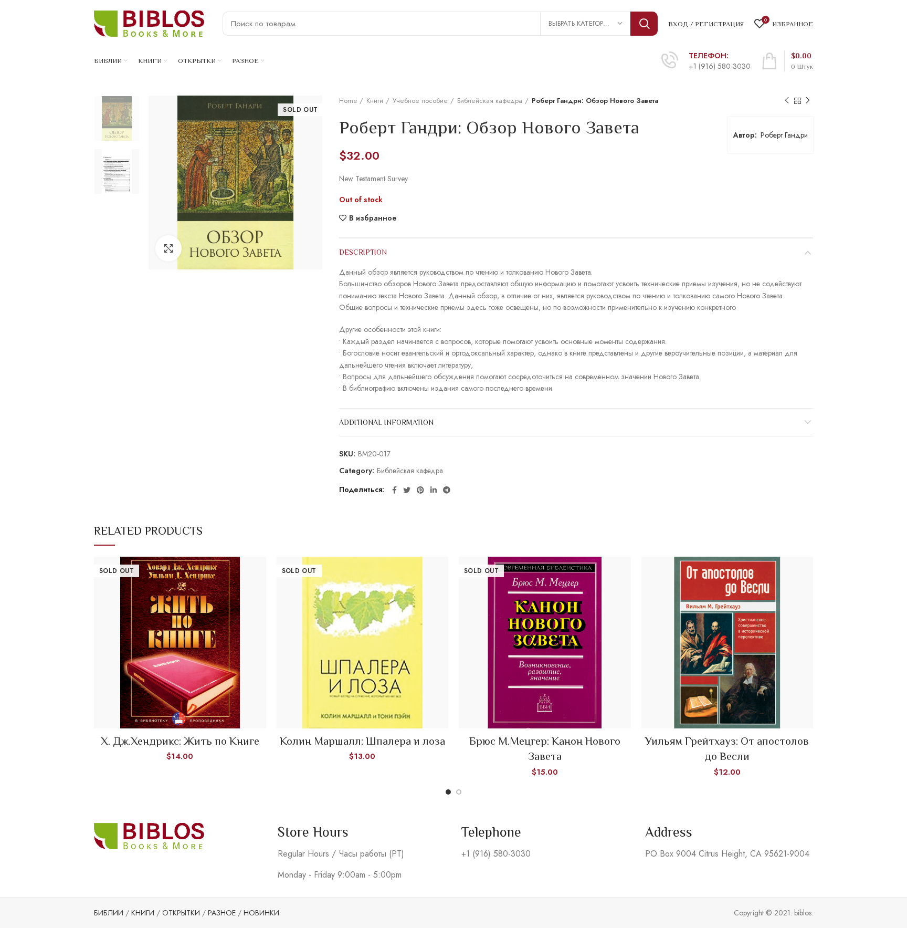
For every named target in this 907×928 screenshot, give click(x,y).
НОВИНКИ (261, 913)
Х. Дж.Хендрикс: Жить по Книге (180, 741)
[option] (117, 118)
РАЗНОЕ (222, 913)
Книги (374, 101)
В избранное (373, 218)
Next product (808, 101)
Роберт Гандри (784, 135)
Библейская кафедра (489, 101)
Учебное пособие (420, 101)
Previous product (787, 101)
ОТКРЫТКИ (181, 913)
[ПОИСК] (644, 24)
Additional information (386, 422)
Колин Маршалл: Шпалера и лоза (362, 741)
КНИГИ (142, 913)
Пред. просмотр (258, 574)
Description (363, 252)
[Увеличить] (168, 248)
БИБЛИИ (108, 913)
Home (348, 101)
